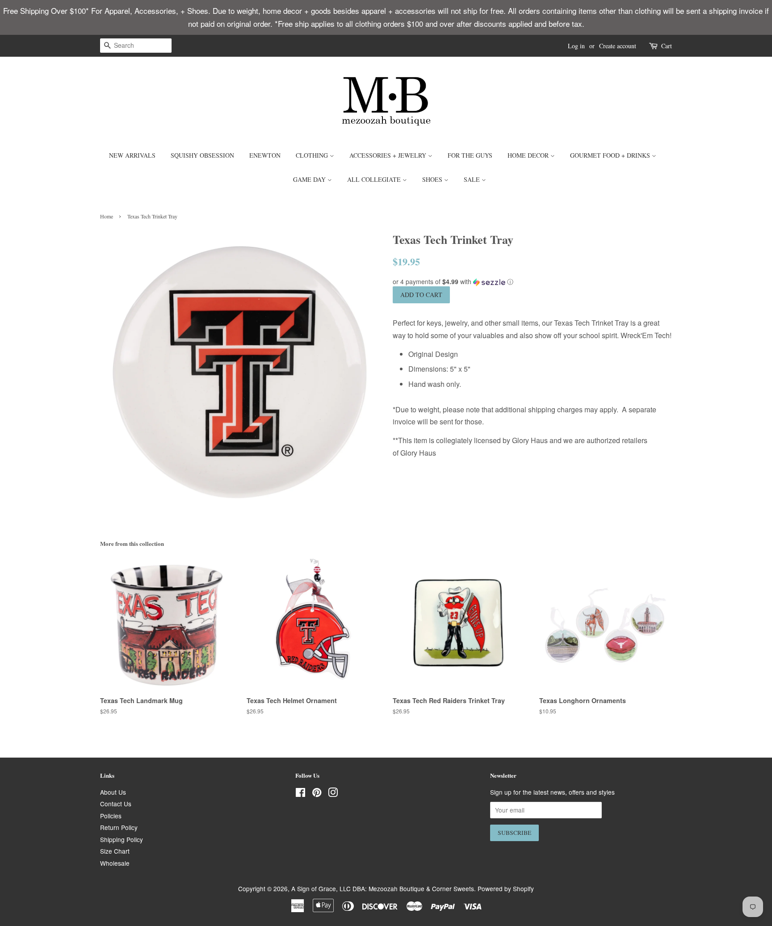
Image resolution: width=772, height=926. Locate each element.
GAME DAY (310, 179)
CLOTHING (313, 155)
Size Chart (115, 850)
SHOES (433, 179)
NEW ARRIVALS (132, 155)
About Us (113, 792)
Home (106, 216)
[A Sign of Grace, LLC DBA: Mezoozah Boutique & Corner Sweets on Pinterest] (317, 793)
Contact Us (115, 803)
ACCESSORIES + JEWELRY (388, 155)
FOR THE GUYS (470, 155)
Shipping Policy (121, 839)
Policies (111, 815)
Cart (666, 46)
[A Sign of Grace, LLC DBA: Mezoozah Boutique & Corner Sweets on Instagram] (333, 793)
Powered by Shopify (506, 888)
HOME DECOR (529, 155)
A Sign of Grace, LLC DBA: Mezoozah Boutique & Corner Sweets (382, 888)
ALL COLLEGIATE (375, 179)
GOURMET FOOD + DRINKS (611, 155)
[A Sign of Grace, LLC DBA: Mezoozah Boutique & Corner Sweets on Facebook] (300, 793)
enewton (265, 155)
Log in (576, 46)
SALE (473, 179)
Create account (617, 46)
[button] (532, 281)
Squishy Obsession (202, 155)
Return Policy (119, 827)
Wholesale (115, 863)
